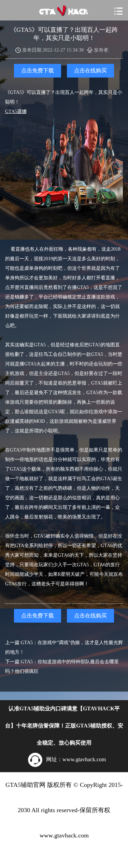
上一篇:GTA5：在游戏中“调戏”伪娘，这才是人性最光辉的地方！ (64, 647)
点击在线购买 (90, 70)
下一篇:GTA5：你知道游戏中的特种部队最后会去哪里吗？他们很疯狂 (62, 666)
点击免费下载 (37, 70)
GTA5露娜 (16, 111)
